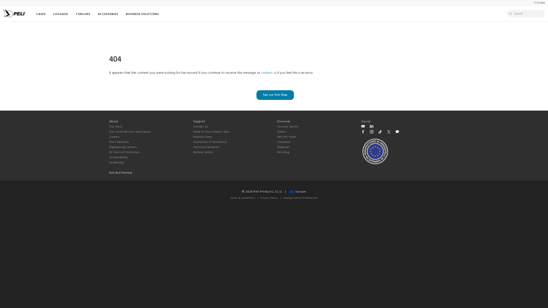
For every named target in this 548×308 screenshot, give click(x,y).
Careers (114, 137)
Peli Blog (283, 152)
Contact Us (200, 126)
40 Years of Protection (124, 152)
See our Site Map (275, 95)
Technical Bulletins (206, 147)
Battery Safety (203, 152)
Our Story (115, 126)
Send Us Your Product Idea (211, 132)
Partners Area (202, 137)
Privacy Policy (269, 198)
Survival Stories (287, 126)
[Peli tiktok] (380, 132)
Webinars (283, 147)
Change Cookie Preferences (300, 198)
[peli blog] (397, 132)
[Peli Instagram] (371, 132)
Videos (281, 132)
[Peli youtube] (363, 127)
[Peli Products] (363, 132)
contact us (268, 73)
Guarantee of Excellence (210, 142)
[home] (14, 13)
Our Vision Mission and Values (130, 132)
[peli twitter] (388, 132)
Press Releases (119, 142)
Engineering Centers (123, 147)
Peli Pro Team (286, 137)
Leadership (116, 162)
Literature (284, 142)
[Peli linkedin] (371, 127)
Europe (300, 191)
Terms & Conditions (242, 198)
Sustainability (118, 157)
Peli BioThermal (120, 172)
